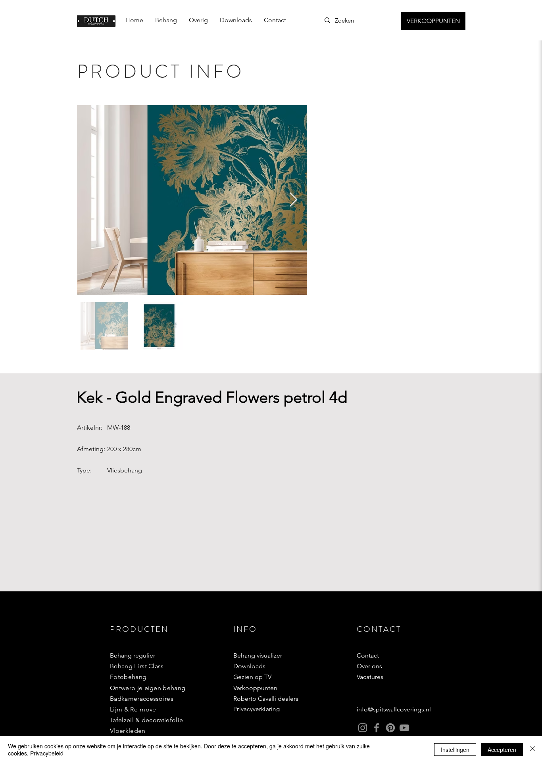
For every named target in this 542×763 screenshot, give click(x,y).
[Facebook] (376, 728)
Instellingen (455, 749)
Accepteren (502, 749)
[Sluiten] (532, 749)
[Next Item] (293, 200)
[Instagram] (363, 728)
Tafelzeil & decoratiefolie (146, 720)
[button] (166, 20)
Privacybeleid (46, 753)
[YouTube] (404, 728)
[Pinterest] (390, 728)
